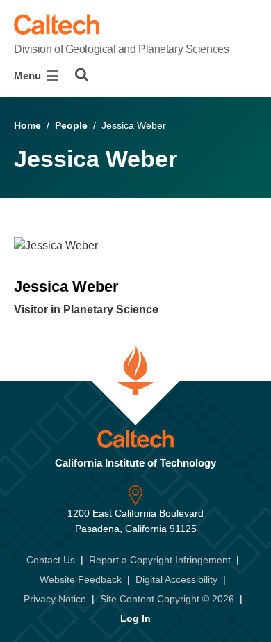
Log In (135, 618)
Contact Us (50, 559)
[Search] (81, 74)
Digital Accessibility (176, 579)
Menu (29, 75)
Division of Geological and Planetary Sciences (121, 49)
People (71, 125)
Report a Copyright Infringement (160, 559)
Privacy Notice (55, 598)
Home (27, 125)
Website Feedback (81, 579)
